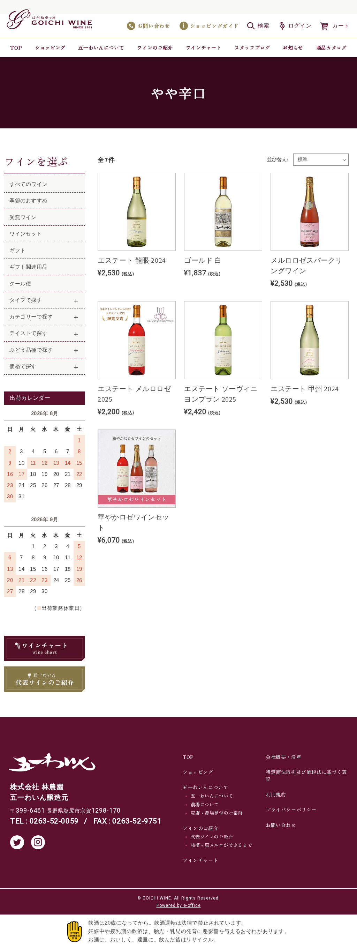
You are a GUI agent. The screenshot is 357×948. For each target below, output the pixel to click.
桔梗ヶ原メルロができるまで (221, 845)
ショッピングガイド (214, 25)
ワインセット (25, 234)
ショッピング (50, 47)
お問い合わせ (153, 25)
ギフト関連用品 (28, 267)
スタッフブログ (252, 47)
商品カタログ (331, 47)
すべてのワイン (28, 184)
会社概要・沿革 (283, 756)
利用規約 (276, 794)
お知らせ (293, 47)
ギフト (17, 250)
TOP (16, 47)
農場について (205, 804)
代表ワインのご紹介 (212, 836)
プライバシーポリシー (291, 809)
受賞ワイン (23, 217)
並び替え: (277, 159)
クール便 (20, 283)
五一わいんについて (212, 795)
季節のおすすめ (28, 200)
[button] (258, 26)
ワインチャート (204, 47)
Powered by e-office (179, 905)
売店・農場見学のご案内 (217, 812)
